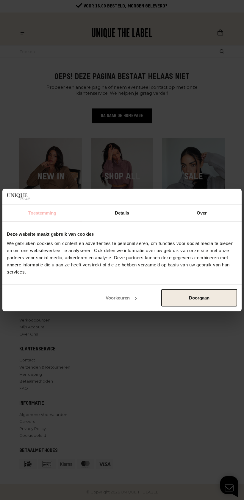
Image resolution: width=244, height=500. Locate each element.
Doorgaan (199, 297)
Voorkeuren (118, 297)
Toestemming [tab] (42, 212)
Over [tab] (202, 212)
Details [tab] (122, 212)
